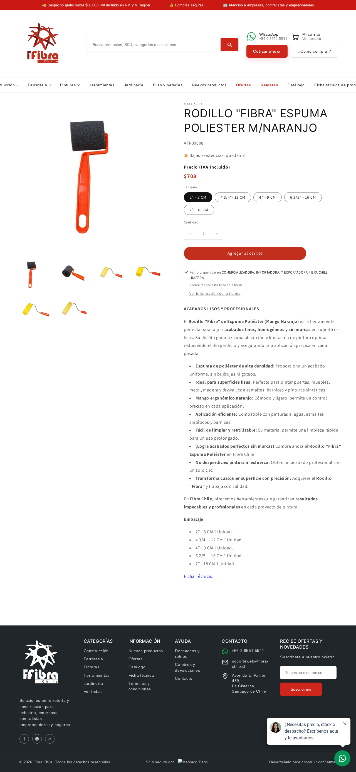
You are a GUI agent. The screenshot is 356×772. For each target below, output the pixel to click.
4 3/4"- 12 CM (233, 197)
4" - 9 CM (267, 197)
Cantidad (191, 222)
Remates (269, 85)
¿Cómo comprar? (314, 51)
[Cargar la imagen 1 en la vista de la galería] (31, 274)
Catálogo (296, 85)
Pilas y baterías (168, 85)
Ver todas (93, 691)
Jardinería (134, 85)
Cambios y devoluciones (187, 667)
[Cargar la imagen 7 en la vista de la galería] (106, 274)
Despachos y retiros (187, 654)
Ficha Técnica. (198, 576)
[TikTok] (50, 739)
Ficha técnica (141, 675)
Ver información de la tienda (215, 293)
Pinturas (68, 85)
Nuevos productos (209, 85)
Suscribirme (301, 689)
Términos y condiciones (139, 686)
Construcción (96, 651)
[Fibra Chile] (43, 43)
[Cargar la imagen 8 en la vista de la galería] (144, 274)
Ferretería (37, 85)
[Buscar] (229, 44)
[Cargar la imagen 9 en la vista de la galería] (31, 312)
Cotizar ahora (267, 51)
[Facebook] (24, 739)
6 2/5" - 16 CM (303, 197)
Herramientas (101, 85)
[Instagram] (37, 739)
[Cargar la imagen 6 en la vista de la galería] (68, 274)
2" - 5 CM (198, 197)
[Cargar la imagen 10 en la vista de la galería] (68, 312)
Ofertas (243, 85)
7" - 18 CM (199, 209)
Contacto (183, 678)
